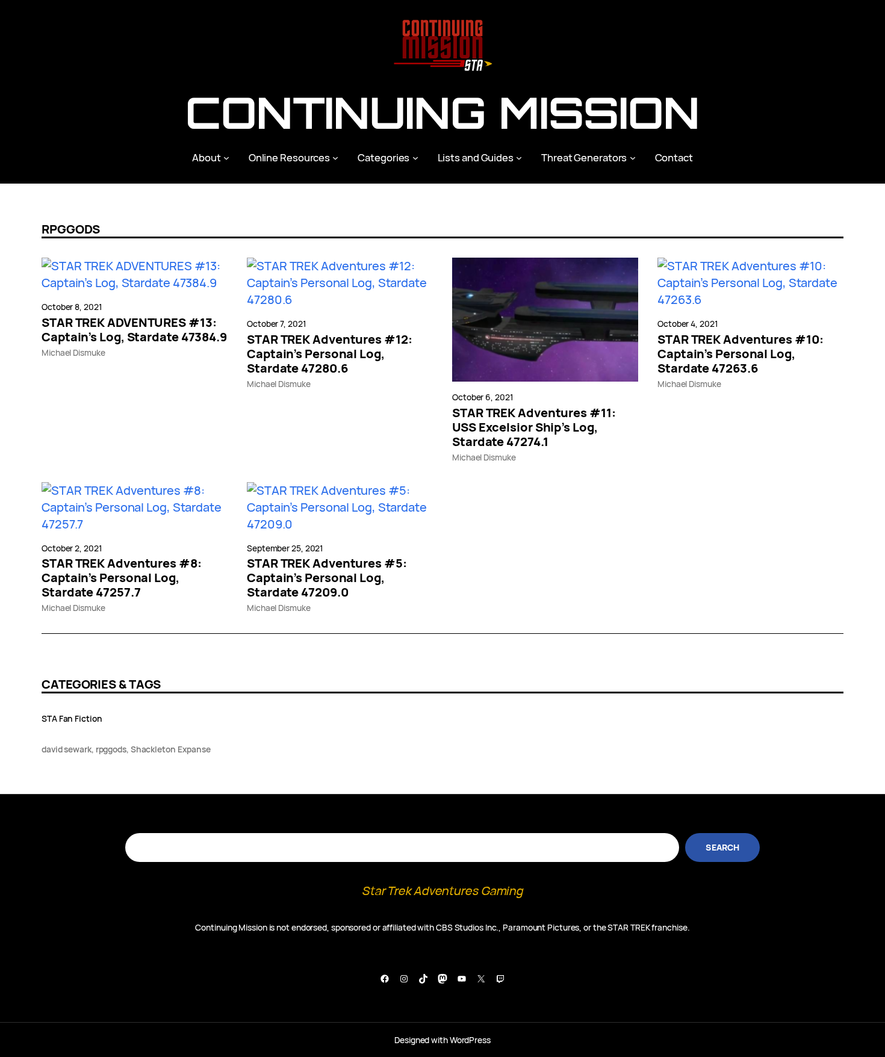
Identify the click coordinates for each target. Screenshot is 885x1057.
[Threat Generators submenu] (633, 158)
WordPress (470, 1040)
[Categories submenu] (415, 158)
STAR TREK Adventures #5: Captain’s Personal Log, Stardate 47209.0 (327, 578)
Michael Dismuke (73, 352)
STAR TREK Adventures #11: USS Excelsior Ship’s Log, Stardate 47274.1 (534, 427)
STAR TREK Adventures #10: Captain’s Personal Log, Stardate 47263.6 (740, 354)
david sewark (67, 749)
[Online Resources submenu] (335, 158)
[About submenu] (226, 158)
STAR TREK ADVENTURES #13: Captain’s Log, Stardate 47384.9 (134, 329)
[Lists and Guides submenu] (519, 158)
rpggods (111, 749)
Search (722, 847)
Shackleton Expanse (171, 749)
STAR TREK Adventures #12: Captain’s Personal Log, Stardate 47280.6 (329, 354)
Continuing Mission (442, 112)
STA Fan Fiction (72, 718)
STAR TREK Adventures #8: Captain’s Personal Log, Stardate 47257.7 (122, 578)
